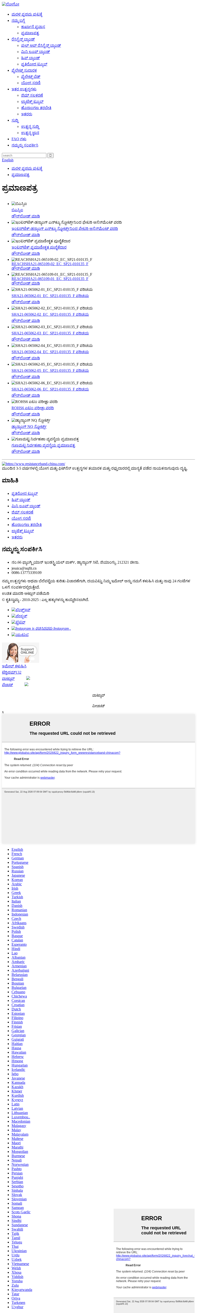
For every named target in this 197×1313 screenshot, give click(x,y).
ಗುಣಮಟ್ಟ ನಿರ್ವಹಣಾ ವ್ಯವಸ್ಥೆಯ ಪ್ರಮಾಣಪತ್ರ (43, 445)
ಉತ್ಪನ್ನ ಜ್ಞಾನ (30, 133)
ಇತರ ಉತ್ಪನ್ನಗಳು (24, 89)
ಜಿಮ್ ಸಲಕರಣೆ (32, 95)
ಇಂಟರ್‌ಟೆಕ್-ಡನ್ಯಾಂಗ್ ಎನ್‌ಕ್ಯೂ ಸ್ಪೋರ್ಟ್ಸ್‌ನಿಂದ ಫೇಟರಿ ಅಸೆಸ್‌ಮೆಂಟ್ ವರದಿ (65, 229)
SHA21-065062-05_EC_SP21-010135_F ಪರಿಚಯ (50, 370)
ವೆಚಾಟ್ (7, 685)
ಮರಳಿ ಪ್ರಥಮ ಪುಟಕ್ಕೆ (27, 14)
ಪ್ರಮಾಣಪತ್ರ (30, 33)
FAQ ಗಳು (19, 139)
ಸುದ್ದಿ (15, 120)
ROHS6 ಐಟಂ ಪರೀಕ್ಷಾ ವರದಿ (33, 408)
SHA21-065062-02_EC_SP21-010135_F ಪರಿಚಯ (50, 314)
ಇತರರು (26, 114)
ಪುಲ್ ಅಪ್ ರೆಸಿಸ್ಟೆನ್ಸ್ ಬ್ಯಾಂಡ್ (41, 45)
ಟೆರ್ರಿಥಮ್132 (11, 672)
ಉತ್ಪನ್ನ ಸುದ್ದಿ (30, 126)
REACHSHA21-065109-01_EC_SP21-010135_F (50, 279)
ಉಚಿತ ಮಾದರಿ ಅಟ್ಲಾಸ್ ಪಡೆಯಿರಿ (25, 593)
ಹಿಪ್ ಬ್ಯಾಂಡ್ (30, 58)
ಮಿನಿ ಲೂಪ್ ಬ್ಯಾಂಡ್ (35, 52)
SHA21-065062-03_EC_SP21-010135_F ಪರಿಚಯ (50, 333)
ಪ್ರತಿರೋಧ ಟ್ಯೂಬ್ (34, 64)
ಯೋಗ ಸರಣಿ (31, 83)
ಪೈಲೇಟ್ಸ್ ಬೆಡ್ (30, 77)
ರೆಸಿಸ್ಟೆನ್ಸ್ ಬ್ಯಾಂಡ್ (23, 39)
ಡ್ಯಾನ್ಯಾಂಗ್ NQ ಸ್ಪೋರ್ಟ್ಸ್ (29, 427)
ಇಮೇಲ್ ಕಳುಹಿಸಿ (14, 666)
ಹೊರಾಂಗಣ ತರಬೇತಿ (36, 108)
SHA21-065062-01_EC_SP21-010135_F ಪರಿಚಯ (50, 296)
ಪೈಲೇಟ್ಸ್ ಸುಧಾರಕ (24, 70)
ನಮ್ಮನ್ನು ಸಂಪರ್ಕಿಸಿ (25, 145)
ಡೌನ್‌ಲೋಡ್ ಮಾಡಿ (26, 216)
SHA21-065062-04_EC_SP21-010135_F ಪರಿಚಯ (50, 352)
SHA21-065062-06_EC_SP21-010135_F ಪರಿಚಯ (50, 389)
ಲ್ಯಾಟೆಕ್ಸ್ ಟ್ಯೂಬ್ (32, 101)
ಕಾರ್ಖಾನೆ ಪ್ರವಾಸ (33, 27)
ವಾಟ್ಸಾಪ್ (8, 679)
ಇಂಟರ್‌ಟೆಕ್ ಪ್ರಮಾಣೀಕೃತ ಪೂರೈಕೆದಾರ (39, 247)
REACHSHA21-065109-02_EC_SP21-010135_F (50, 264)
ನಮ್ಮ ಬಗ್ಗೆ (18, 20)
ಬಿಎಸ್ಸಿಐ (17, 210)
